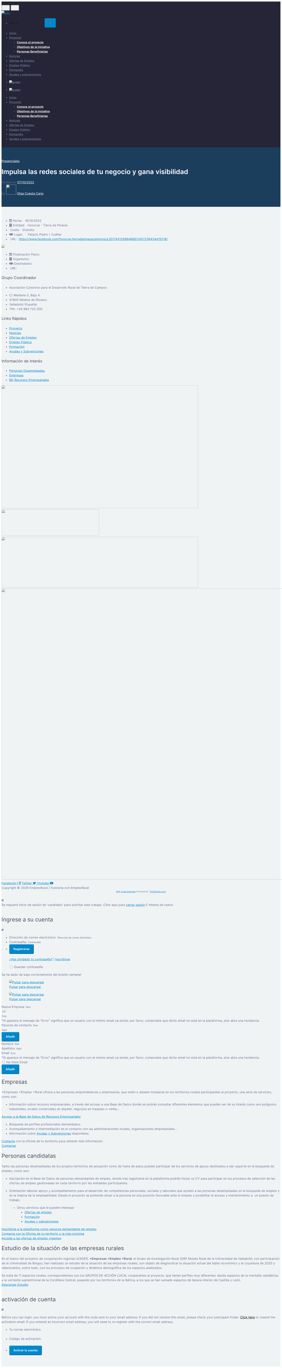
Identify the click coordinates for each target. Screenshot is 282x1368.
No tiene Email (16, 1062)
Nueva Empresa (13, 1007)
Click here (247, 1317)
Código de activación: (25, 1339)
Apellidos (9, 1048)
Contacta (8, 1141)
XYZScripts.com (158, 891)
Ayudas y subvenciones (25, 74)
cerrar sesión (135, 905)
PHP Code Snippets (126, 891)
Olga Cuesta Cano (30, 193)
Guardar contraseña (28, 967)
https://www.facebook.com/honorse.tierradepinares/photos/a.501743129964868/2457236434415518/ (93, 239)
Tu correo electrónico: (25, 1329)
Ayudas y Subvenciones (54, 1133)
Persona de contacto (17, 1025)
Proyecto (15, 37)
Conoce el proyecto (30, 42)
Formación (16, 69)
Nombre (8, 1044)
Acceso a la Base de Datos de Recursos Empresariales (41, 1116)
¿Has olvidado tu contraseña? (30, 959)
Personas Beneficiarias (32, 51)
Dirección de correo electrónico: (32, 937)
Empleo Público (19, 65)
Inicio (12, 33)
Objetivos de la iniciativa (33, 46)
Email (6, 1053)
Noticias (14, 56)
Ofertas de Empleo (21, 60)
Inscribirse (62, 959)
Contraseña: (18, 942)
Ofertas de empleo (38, 1212)
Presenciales (11, 161)
